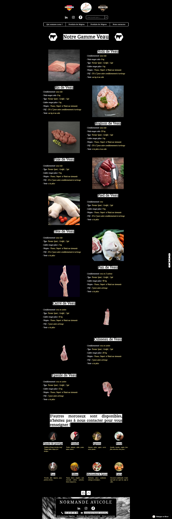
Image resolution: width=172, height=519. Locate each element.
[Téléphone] (169, 258)
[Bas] (169, 266)
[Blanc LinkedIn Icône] (66, 17)
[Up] (89, 493)
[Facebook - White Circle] (80, 17)
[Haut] (169, 255)
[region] (53, 444)
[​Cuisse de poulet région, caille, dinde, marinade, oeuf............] (106, 17)
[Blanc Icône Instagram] (73, 17)
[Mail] (169, 262)
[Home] (83, 493)
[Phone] (62, 513)
